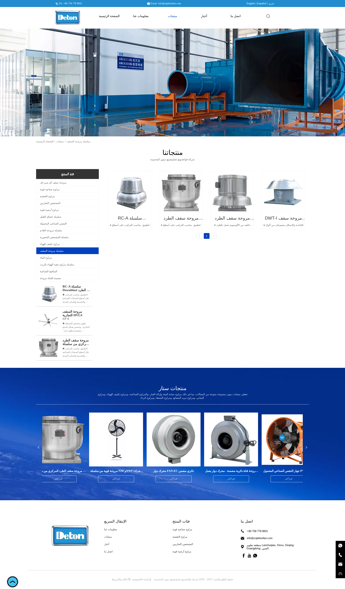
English (251, 3)
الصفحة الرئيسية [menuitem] (109, 16)
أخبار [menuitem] (204, 16)
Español (261, 3)
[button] (172, 16)
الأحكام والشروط (121, 579)
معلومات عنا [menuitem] (141, 16)
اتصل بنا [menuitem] (236, 16)
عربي (271, 3)
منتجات (60, 141)
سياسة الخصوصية (141, 579)
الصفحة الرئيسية (44, 141)
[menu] (172, 16)
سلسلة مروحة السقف (78, 141)
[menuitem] (172, 16)
